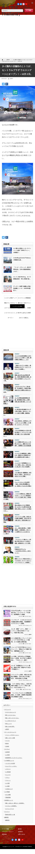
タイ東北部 (8, 771)
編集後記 (6, 817)
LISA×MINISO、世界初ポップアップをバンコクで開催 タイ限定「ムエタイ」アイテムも (23, 422)
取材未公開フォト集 (10, 814)
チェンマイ (8, 774)
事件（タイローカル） (27, 616)
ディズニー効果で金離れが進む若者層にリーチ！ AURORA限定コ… (22, 288)
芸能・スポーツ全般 (10, 737)
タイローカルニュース (27, 625)
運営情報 (4, 834)
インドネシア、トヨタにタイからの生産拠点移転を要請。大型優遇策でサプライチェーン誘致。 (21, 621)
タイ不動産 (7, 791)
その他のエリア (9, 788)
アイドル (7, 740)
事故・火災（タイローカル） (26, 689)
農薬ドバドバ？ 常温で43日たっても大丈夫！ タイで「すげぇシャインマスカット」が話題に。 (23, 560)
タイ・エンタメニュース (10, 732)
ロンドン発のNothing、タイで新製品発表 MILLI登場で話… (22, 278)
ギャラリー (7, 811)
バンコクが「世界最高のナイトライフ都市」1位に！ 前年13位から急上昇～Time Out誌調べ (23, 464)
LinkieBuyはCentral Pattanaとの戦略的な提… (22, 259)
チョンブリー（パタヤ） (11, 766)
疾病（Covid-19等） (10, 726)
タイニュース (7, 709)
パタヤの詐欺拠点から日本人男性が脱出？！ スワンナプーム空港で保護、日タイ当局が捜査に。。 (17, 433)
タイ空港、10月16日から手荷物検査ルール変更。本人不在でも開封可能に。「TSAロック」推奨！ (21, 658)
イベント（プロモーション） (12, 735)
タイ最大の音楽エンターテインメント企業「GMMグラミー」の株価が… (22, 250)
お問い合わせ (21, 834)
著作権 (19, 829)
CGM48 (7, 746)
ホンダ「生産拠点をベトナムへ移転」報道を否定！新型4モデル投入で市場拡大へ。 (21, 667)
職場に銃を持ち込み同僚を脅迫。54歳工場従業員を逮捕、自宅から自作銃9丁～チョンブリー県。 (17, 377)
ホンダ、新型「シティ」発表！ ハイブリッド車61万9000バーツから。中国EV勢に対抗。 (21, 630)
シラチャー (8, 769)
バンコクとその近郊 (10, 763)
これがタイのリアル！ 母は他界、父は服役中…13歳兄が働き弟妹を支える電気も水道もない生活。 (17, 389)
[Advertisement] (17, 37)
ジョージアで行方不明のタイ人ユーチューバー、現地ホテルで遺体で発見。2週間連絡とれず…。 (21, 649)
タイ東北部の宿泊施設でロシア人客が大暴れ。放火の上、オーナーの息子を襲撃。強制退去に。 (17, 412)
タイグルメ (7, 749)
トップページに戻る (17, 306)
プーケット (8, 780)
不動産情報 (8, 797)
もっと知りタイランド (10, 720)
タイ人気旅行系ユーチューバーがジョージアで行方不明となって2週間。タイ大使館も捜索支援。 (21, 640)
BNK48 (7, 743)
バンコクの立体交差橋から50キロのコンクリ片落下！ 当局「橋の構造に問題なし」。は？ (23, 357)
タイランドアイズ (9, 808)
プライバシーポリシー (8, 831)
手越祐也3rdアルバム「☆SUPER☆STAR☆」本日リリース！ (23, 551)
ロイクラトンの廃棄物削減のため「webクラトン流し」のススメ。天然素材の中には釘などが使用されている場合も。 (24, 298)
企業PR (11, 78)
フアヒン (7, 777)
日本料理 (7, 752)
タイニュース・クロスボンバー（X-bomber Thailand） (20, 846)
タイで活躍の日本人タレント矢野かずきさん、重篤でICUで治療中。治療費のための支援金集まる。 (17, 444)
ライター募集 (5, 829)
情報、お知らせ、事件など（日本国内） (14, 803)
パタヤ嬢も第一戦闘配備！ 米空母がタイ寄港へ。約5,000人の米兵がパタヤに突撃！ (23, 474)
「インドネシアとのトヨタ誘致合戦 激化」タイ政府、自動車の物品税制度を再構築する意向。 (21, 694)
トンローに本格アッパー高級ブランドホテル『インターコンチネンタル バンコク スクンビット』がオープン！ (10, 298)
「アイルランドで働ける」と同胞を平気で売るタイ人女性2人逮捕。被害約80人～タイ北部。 (23, 541)
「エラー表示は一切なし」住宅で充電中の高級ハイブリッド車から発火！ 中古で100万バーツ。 (21, 685)
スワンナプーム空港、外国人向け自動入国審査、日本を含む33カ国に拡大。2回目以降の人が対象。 (17, 519)
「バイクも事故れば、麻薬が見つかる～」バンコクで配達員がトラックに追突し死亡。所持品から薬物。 (17, 496)
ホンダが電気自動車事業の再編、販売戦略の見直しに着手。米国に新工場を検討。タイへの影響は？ (17, 400)
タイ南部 (7, 786)
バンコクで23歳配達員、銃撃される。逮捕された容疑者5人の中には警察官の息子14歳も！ (23, 455)
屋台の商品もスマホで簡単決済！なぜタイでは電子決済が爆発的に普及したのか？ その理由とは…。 (17, 508)
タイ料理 (7, 754)
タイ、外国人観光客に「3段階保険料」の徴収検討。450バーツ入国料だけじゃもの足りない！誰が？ (17, 530)
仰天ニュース (8, 723)
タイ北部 (7, 783)
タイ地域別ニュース (9, 760)
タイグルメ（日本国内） (11, 806)
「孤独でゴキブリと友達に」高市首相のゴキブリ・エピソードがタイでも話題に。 (23, 367)
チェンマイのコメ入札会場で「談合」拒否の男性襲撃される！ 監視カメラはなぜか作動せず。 (17, 485)
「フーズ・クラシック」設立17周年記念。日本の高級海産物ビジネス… (22, 269)
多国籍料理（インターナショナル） (13, 757)
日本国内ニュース (8, 800)
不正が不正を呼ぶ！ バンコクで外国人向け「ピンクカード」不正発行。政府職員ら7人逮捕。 (21, 612)
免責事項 (20, 831)
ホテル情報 (8, 794)
